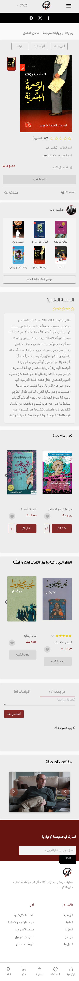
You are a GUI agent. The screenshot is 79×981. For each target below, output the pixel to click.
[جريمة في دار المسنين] (57, 472)
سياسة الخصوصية (24, 930)
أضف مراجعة (14, 714)
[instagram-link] (31, 18)
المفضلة (55, 974)
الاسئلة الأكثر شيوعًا (23, 915)
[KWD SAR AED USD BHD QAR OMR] (39, 5)
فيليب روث (51, 148)
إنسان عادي (18, 242)
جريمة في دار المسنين (60, 509)
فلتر (24, 974)
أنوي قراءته (59, 46)
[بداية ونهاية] (21, 599)
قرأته (19, 46)
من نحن (69, 937)
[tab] (57, 692)
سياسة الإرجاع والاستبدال (20, 922)
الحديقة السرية (28, 509)
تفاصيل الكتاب (60, 167)
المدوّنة (69, 930)
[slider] (63, 309)
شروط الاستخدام (25, 944)
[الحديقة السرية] (21, 472)
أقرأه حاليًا (39, 46)
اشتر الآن (61, 528)
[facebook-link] (48, 18)
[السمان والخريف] (57, 599)
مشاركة (13, 192)
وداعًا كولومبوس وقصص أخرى (18, 267)
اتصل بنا (68, 944)
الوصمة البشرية (39, 267)
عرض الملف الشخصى (40, 279)
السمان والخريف (63, 642)
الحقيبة (39, 974)
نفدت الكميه (57, 661)
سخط (61, 267)
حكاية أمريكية (61, 242)
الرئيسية (68, 915)
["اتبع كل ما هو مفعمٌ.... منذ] (39, 792)
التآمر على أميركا (39, 242)
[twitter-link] (40, 18)
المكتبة (69, 922)
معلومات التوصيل (24, 937)
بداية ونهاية (30, 636)
